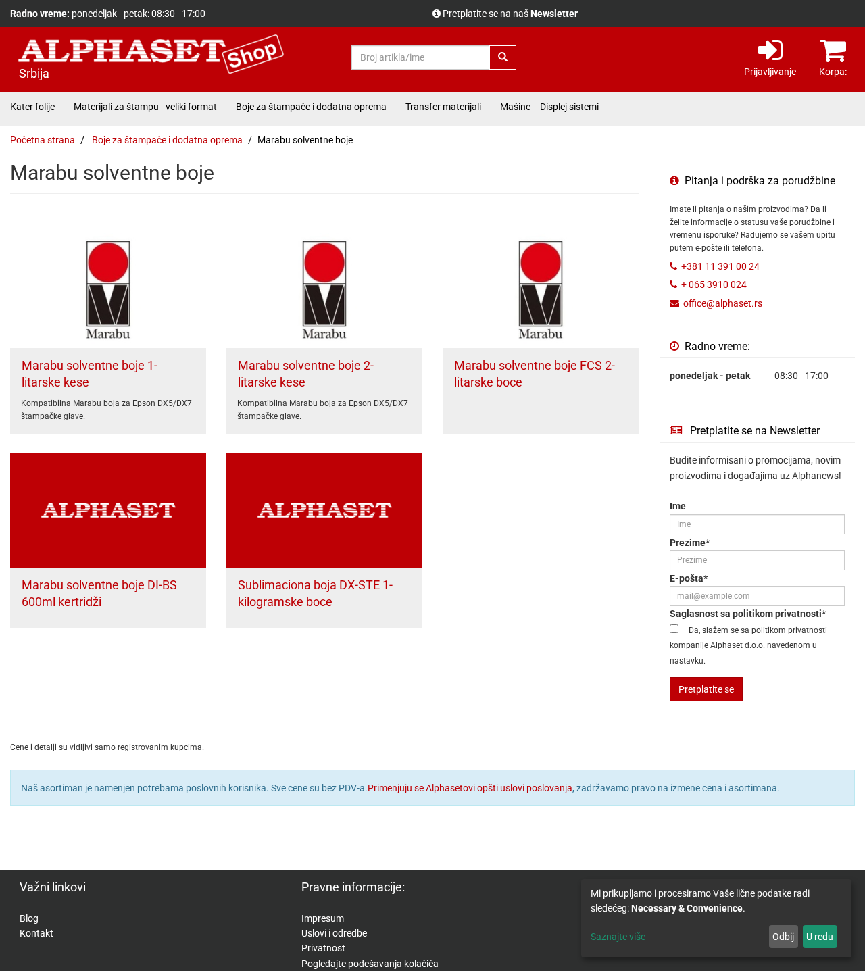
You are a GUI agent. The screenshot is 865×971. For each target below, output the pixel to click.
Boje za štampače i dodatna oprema (311, 106)
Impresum (322, 918)
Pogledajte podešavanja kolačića (370, 963)
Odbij (783, 936)
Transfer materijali (443, 106)
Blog (29, 918)
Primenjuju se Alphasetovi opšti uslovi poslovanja (470, 787)
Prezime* (690, 542)
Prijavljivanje (770, 71)
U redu (819, 936)
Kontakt (36, 933)
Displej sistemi (569, 106)
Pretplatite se (706, 689)
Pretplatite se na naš (510, 13)
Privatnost (323, 948)
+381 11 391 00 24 (720, 266)
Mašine (515, 106)
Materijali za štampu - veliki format (145, 106)
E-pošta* (689, 578)
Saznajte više (618, 936)
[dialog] (716, 918)
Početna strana (42, 139)
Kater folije (32, 106)
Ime (678, 506)
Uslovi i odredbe (334, 933)
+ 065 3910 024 (714, 284)
